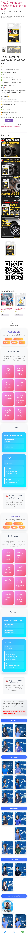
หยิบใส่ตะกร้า (9, 120)
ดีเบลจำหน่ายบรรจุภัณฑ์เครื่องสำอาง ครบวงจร (14, 6)
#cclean (25, 125)
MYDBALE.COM (8, 16)
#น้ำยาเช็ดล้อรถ (16, 126)
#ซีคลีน (2, 126)
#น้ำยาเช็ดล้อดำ (8, 126)
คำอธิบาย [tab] (4, 131)
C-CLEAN (15, 16)
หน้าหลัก (2, 16)
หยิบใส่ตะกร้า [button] (5, 315)
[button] (25, 22)
